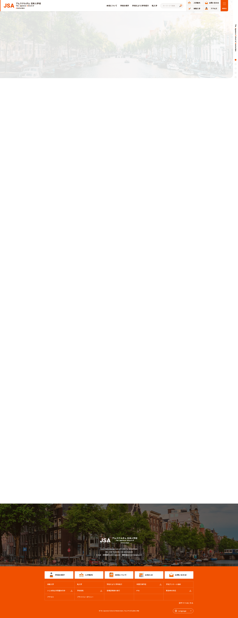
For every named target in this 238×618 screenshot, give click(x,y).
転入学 (154, 5)
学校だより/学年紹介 (140, 5)
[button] (236, 60)
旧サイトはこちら (186, 603)
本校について (111, 5)
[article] (119, 151)
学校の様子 (124, 5)
